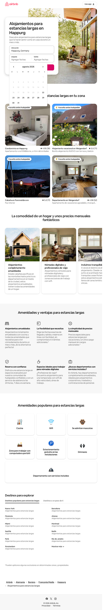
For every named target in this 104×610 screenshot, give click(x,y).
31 (18, 103)
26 (28, 98)
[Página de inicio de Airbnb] (11, 4)
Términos (56, 606)
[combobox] (31, 50)
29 (43, 98)
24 (18, 98)
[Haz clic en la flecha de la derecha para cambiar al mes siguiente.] (43, 67)
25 (23, 98)
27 (33, 98)
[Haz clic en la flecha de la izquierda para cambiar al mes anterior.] (13, 67)
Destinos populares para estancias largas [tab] (22, 501)
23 (13, 98)
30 (13, 103)
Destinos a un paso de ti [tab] (53, 501)
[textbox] (20, 59)
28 (38, 98)
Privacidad (46, 606)
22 (43, 92)
